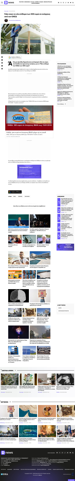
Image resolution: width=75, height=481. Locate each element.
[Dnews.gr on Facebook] (59, 3)
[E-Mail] (2, 66)
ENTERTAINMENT (36, 3)
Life (58, 101)
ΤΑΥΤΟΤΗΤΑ (3, 469)
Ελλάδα (58, 69)
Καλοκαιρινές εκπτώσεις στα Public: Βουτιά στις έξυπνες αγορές (14, 282)
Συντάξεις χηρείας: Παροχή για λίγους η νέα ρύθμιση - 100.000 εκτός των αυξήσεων (39, 230)
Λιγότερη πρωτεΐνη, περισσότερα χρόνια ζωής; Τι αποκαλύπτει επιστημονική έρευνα (47, 419)
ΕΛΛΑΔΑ (32, 1)
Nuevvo (40, 475)
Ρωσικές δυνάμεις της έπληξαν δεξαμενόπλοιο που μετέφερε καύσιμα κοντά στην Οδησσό (27, 439)
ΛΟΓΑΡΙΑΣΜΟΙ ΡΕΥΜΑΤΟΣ (63, 310)
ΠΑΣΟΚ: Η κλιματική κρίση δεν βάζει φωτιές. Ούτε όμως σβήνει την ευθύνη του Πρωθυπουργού (46, 439)
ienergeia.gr (21, 422)
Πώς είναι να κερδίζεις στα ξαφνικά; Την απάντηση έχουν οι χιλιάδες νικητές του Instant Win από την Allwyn (29, 283)
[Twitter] (2, 60)
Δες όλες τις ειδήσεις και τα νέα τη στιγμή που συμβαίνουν (29, 206)
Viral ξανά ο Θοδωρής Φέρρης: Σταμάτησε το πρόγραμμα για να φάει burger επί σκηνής (64, 99)
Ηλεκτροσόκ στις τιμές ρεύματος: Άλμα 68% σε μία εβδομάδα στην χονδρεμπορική (17, 341)
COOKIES (49, 469)
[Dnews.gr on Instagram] (63, 3)
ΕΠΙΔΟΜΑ (20, 196)
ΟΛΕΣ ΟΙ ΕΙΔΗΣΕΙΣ (51, 452)
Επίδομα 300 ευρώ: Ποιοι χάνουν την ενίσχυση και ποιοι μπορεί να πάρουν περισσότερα (9, 388)
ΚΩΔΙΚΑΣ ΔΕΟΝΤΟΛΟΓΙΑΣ (58, 469)
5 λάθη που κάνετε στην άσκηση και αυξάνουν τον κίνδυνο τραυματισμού (14, 319)
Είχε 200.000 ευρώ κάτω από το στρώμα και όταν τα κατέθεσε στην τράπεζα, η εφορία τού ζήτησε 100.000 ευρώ (67, 201)
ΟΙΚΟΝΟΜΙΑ (27, 1)
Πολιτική (59, 74)
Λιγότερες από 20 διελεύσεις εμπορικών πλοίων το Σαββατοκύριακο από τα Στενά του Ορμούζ (28, 419)
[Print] (2, 69)
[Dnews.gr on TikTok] (66, 3)
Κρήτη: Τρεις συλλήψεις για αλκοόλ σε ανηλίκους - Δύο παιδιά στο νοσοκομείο (67, 209)
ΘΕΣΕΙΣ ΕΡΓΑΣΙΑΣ (48, 1)
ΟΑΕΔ (14, 196)
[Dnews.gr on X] (61, 3)
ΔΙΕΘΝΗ (37, 1)
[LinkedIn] (2, 63)
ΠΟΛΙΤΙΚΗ (21, 1)
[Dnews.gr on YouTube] (71, 3)
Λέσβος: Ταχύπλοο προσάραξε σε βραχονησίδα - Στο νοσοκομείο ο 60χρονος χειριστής (66, 226)
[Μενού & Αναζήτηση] (2, 3)
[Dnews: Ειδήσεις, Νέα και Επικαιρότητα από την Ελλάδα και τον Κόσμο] (9, 2)
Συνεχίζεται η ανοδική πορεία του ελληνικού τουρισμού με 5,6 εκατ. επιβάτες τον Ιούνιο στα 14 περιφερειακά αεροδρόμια (43, 283)
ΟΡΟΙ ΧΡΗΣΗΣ (16, 469)
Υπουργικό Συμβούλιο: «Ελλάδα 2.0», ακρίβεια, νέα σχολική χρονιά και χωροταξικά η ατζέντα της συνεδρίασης (65, 439)
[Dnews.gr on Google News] (68, 3)
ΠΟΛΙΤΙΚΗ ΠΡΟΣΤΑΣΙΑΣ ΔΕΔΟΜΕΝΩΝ (28, 469)
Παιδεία (59, 81)
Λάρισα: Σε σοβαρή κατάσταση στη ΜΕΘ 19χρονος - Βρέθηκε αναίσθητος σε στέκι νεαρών (65, 93)
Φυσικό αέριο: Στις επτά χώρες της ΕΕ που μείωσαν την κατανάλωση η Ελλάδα (43, 357)
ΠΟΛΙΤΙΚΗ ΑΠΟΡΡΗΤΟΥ (41, 469)
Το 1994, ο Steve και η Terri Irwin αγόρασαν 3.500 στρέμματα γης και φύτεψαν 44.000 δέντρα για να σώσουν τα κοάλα (67, 217)
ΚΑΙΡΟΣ (59, 307)
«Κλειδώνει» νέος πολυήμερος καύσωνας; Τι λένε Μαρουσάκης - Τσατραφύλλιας (64, 67)
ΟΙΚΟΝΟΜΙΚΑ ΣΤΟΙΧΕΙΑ (69, 469)
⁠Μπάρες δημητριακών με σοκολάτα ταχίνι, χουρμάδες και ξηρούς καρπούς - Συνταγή (65, 419)
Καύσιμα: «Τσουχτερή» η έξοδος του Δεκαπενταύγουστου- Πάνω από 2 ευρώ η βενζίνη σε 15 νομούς (14, 359)
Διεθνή (62, 205)
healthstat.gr (2, 422)
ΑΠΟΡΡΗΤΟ (72, 480)
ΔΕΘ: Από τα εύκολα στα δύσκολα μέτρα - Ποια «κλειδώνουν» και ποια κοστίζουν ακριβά (18, 230)
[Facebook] (2, 57)
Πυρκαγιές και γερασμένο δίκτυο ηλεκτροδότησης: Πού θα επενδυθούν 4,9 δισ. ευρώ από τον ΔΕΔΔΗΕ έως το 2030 (40, 341)
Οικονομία (6, 11)
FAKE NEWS (27, 196)
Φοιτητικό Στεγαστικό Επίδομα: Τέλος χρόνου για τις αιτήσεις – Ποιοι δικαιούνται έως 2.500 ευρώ (64, 388)
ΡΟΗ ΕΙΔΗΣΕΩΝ (61, 63)
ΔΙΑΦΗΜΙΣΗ (9, 469)
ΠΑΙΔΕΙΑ (41, 1)
